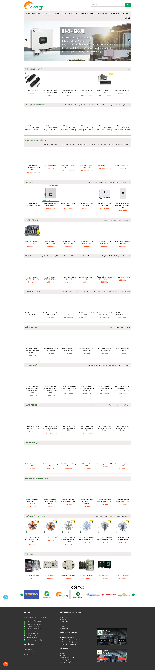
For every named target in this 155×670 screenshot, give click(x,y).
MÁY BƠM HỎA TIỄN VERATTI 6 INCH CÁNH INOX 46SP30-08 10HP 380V (32, 389)
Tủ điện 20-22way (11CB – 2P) (104, 91)
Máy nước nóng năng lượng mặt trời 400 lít (32, 427)
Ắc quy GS (55, 256)
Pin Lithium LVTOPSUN (66, 291)
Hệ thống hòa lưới (111, 105)
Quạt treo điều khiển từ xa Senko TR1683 (122, 538)
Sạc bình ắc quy (32, 443)
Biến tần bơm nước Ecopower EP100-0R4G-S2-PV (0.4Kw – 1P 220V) (86, 128)
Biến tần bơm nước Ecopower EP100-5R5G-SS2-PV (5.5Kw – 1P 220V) (122, 128)
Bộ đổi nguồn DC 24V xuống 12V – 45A (86, 242)
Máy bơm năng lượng (124, 365)
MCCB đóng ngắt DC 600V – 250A (68, 166)
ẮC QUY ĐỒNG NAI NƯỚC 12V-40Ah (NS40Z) (104, 278)
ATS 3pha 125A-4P (50, 166)
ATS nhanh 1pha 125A (32, 575)
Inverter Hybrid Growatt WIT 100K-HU (86, 204)
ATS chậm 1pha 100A (123, 575)
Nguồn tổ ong (31, 220)
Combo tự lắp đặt (68, 105)
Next (129, 40)
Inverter (29, 182)
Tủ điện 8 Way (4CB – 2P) (122, 90)
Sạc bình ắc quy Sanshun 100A (86, 465)
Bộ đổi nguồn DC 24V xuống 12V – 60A (68, 242)
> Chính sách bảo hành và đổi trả (70, 639)
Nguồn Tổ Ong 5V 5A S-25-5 (32, 242)
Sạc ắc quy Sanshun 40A (104, 464)
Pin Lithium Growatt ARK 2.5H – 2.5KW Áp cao (86, 314)
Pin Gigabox (116, 291)
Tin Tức (64, 13)
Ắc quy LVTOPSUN (44, 256)
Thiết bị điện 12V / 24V (123, 516)
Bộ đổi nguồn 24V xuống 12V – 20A (122, 242)
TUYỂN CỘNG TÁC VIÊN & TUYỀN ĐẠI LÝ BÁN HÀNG (112, 13)
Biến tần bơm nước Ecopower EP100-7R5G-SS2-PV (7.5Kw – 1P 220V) (104, 128)
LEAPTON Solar (63, 144)
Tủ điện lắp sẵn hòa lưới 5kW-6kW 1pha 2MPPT (50, 91)
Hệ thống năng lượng (35, 105)
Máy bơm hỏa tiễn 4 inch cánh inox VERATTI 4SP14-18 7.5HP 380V (86, 388)
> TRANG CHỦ (64, 655)
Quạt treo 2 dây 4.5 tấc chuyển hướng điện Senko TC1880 (68, 539)
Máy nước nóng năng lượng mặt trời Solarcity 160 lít (50, 428)
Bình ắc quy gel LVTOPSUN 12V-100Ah (32, 278)
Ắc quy (28, 256)
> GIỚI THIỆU (64, 653)
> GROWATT (64, 621)
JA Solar (100, 144)
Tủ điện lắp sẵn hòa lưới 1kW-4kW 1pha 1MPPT (68, 91)
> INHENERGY (64, 628)
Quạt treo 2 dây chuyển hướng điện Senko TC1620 (104, 538)
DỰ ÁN (57, 13)
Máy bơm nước (31, 365)
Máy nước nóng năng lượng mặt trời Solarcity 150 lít (68, 428)
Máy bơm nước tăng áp (109, 365)
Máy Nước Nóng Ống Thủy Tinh (104, 405)
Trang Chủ (48, 13)
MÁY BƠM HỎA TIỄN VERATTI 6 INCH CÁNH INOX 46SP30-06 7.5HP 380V (50, 389)
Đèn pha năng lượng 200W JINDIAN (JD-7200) (104, 500)
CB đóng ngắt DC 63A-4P (122, 166)
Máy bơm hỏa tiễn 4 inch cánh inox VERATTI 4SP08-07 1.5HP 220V (122, 388)
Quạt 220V (99, 516)
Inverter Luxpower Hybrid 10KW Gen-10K (50, 204)
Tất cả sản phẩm (34, 13)
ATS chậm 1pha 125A (68, 575)
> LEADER (63, 626)
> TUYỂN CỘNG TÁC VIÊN (67, 657)
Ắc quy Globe (82, 256)
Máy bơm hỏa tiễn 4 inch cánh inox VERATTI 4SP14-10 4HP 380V (104, 388)
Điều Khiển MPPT (114, 327)
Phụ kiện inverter (125, 182)
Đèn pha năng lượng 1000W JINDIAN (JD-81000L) (32, 501)
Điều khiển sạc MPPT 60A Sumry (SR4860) (86, 349)
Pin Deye (89, 291)
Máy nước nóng (32, 405)
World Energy (92, 144)
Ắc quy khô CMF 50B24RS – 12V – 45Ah (68, 278)
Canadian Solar (81, 144)
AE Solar (72, 144)
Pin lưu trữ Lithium (33, 292)
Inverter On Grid (103, 182)
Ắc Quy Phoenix (125, 256)
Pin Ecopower (98, 291)
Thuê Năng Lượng (87, 13)
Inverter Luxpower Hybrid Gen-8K (68, 204)
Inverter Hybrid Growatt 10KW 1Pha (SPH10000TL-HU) (122, 205)
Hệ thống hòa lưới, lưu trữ (82, 105)
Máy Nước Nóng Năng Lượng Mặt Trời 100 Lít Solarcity (122, 428)
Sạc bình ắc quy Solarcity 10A (50, 465)
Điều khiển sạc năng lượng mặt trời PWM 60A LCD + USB (32, 350)
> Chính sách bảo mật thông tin (69, 642)
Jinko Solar (54, 144)
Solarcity (112, 144)
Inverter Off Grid (92, 182)
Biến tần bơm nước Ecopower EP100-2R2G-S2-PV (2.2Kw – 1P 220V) (32, 128)
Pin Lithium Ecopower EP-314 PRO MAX (32, 314)
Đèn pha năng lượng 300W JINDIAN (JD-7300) (68, 500)
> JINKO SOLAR (64, 619)
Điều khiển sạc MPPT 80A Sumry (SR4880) (50, 349)
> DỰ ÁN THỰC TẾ (65, 662)
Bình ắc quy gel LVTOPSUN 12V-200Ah (50, 278)
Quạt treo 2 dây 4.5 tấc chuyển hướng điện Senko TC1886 (32, 539)
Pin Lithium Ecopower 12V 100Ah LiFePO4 (50, 314)
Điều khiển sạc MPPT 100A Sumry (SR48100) (104, 349)
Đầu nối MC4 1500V (32, 90)
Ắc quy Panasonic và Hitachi (68, 256)
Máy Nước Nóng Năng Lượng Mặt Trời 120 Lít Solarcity (104, 428)
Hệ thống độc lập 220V (98, 105)
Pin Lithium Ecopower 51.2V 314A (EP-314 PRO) (123, 314)
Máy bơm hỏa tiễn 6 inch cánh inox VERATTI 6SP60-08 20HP (68, 388)
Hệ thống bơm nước (124, 105)
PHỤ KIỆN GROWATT (33, 69)
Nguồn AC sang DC (110, 220)
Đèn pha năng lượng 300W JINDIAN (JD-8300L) (86, 501)
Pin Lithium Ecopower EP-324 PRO (68, 314)
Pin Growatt (107, 291)
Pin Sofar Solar (126, 291)
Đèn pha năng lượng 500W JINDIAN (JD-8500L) (50, 501)
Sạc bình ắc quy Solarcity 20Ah (68, 465)
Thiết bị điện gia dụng (35, 516)
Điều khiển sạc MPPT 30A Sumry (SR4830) (68, 349)
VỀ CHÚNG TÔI (73, 13)
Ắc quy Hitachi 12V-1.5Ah (123, 277)
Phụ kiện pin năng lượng (123, 144)
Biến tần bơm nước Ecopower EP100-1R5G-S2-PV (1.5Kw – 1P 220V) (50, 128)
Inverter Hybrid (114, 182)
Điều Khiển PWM (125, 327)
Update (46, 144)
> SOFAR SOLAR (65, 624)
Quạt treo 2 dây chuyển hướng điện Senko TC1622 (86, 538)
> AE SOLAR (63, 617)
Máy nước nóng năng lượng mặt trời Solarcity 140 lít (86, 428)
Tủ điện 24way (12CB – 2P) (86, 91)
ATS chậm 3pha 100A (86, 575)
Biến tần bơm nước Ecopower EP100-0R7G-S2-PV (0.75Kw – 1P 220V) (68, 128)
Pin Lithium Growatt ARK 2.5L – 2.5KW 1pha (104, 314)
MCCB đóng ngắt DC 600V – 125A (86, 166)
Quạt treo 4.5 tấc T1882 (50, 537)
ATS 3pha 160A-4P (104, 575)
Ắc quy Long (92, 256)
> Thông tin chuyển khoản (68, 644)
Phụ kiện (29, 554)
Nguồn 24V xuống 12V (124, 220)
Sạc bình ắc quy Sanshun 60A (86, 278)
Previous (26, 40)
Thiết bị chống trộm (109, 516)
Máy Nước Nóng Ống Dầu (122, 405)
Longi (106, 144)
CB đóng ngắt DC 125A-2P (104, 166)
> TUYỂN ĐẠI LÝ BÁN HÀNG (67, 660)
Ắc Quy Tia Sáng (114, 256)
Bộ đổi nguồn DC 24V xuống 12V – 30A (104, 242)
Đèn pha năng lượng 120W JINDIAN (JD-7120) (122, 500)
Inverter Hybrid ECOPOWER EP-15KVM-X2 (32, 204)
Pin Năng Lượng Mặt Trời (36, 140)
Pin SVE (83, 291)
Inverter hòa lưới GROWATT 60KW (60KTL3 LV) (32, 167)
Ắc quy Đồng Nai (102, 256)
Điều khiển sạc (31, 327)
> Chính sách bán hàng (67, 637)
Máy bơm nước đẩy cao (93, 365)
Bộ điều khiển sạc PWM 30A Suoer (122, 349)
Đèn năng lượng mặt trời (36, 478)
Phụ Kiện (127, 69)
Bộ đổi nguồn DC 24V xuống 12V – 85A (50, 242)
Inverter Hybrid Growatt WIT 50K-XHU (104, 204)
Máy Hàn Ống (89, 405)
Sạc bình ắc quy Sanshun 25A (122, 465)
